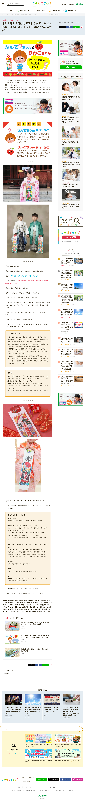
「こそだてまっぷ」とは (15, 790)
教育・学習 (15, 20)
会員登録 (71, 4)
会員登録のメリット (30, 790)
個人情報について (60, 790)
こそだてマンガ (72, 11)
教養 (7, 673)
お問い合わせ (72, 790)
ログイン (64, 4)
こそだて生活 (56, 11)
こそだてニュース (24, 11)
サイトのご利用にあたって (45, 790)
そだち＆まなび (41, 11)
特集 (11, 11)
